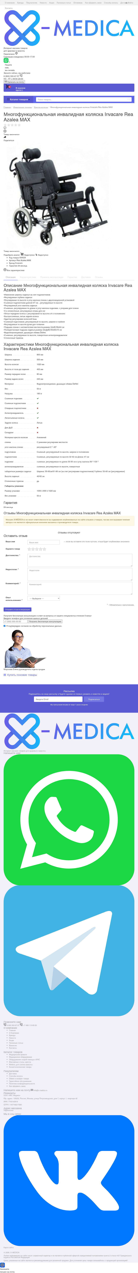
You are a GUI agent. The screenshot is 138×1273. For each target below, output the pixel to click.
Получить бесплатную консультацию (45, 621)
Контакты (13, 1048)
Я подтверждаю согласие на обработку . (34, 625)
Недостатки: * (12, 569)
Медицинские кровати (18, 1054)
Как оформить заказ (17, 1086)
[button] (10, 2)
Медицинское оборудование (20, 1057)
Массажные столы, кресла (20, 1062)
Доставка (13, 1073)
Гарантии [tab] (72, 277)
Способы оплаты (16, 1076)
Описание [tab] (11, 277)
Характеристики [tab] (28, 277)
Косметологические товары (20, 1067)
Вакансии (13, 1045)
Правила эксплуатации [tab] (51, 277)
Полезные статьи (16, 1043)
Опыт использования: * (14, 598)
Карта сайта (8, 1247)
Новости (12, 1038)
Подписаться (94, 699)
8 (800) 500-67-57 (11, 76)
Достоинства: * (13, 555)
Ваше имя (10, 541)
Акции (11, 1040)
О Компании (14, 1033)
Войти (130, 2)
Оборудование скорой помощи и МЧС (24, 1059)
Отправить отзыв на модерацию (17, 609)
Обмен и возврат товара (19, 1078)
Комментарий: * (13, 583)
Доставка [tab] (86, 277)
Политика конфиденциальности (22, 1083)
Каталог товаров (19, 99)
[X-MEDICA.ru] (69, 27)
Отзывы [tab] (99, 277)
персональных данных (51, 625)
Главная (12, 1030)
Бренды (12, 1035)
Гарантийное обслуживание (20, 1081)
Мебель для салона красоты (20, 1064)
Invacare (19, 263)
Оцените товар (13, 548)
